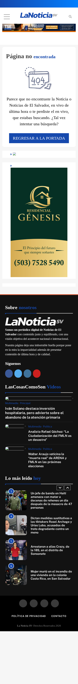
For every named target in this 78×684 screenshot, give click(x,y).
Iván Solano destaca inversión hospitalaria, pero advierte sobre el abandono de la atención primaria (34, 412)
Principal (25, 403)
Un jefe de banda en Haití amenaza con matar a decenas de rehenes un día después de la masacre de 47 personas (51, 500)
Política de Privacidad (29, 616)
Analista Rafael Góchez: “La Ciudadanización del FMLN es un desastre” (50, 436)
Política (47, 426)
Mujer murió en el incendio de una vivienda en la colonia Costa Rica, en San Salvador (51, 575)
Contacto (58, 616)
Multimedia (11, 403)
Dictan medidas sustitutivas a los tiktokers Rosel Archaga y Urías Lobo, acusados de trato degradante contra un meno (51, 525)
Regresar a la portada (39, 138)
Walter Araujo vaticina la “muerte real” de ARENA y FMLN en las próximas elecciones (47, 460)
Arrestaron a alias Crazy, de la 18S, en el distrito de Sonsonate (50, 550)
